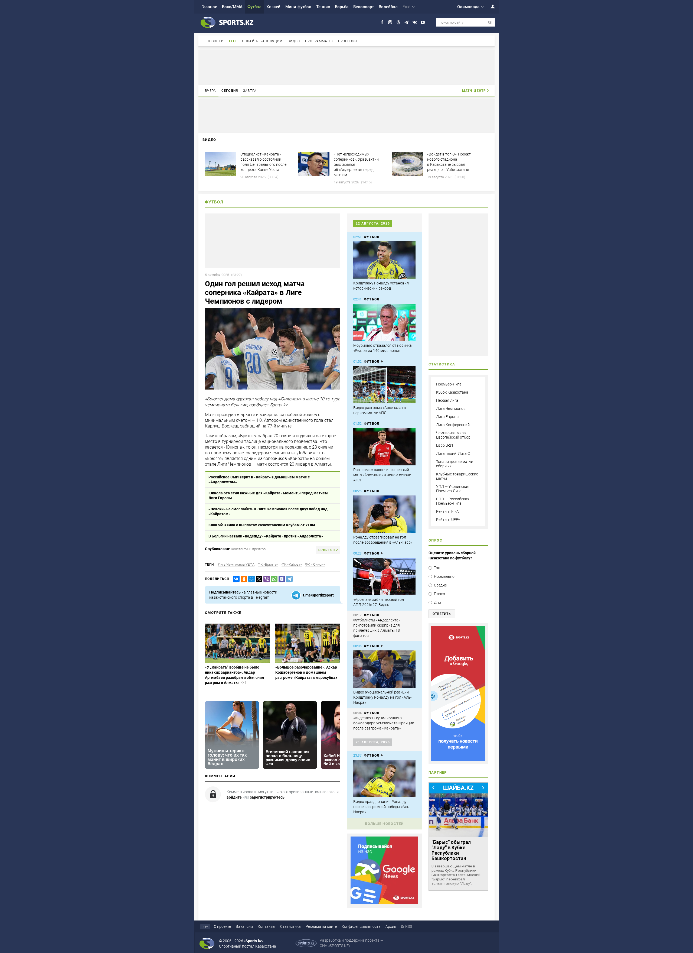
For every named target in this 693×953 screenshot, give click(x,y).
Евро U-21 (444, 445)
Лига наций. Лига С (453, 453)
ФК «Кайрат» (292, 564)
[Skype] (281, 579)
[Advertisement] (346, 67)
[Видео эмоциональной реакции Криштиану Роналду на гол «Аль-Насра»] (384, 669)
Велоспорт (363, 6)
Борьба (341, 6)
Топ (437, 568)
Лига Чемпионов (451, 408)
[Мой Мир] (250, 579)
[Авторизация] (489, 6)
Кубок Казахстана (452, 392)
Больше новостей (384, 824)
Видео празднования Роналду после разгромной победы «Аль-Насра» (381, 806)
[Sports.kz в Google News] (384, 903)
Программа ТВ (319, 41)
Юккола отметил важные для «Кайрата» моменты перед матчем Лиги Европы (268, 495)
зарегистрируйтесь (267, 797)
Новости (215, 41)
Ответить (442, 614)
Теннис (323, 6)
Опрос (435, 540)
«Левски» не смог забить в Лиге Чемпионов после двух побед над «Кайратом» (268, 511)
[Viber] (265, 579)
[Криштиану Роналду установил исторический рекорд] (384, 260)
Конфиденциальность (361, 926)
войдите (234, 797)
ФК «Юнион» (315, 564)
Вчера (210, 91)
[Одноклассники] (243, 579)
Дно (437, 602)
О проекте (222, 926)
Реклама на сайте (321, 926)
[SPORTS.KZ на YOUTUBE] (423, 22)
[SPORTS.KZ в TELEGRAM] (406, 22)
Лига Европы (447, 416)
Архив (390, 926)
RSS (408, 926)
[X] (258, 579)
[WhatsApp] (273, 579)
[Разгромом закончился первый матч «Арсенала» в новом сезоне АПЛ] (384, 446)
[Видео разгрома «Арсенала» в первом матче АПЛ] (384, 384)
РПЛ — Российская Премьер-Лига (452, 501)
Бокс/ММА (232, 6)
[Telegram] (288, 579)
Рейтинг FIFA (447, 511)
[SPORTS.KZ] (458, 693)
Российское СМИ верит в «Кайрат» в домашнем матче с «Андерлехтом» (259, 479)
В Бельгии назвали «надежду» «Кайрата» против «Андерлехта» (265, 536)
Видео (294, 41)
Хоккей (273, 6)
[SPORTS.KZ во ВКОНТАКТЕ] (415, 22)
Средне (440, 585)
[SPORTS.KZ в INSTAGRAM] (390, 22)
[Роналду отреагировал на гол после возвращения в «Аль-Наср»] (384, 514)
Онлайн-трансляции (262, 41)
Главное (209, 6)
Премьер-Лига (449, 384)
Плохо (439, 594)
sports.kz (328, 550)
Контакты (266, 926)
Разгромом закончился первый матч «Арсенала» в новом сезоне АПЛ (382, 475)
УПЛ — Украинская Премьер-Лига (452, 488)
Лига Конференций (453, 425)
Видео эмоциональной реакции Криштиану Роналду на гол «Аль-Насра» (382, 697)
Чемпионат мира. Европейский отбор (453, 435)
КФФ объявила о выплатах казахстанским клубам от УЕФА (261, 525)
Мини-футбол (298, 6)
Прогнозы (348, 41)
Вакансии (244, 926)
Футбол (254, 6)
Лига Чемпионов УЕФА (236, 564)
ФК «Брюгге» (268, 564)
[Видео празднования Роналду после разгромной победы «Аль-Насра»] (384, 778)
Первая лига (447, 400)
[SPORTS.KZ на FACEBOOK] (382, 22)
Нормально (444, 576)
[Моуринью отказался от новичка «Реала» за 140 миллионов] (384, 322)
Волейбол (388, 6)
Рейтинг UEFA (448, 519)
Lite (233, 41)
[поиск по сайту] (490, 22)
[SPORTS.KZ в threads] (398, 22)
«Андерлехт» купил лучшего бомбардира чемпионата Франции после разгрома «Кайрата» (383, 723)
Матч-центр (474, 91)
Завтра (250, 91)
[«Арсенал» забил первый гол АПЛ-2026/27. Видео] (384, 576)
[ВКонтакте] (235, 579)
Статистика (290, 926)
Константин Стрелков (248, 549)
